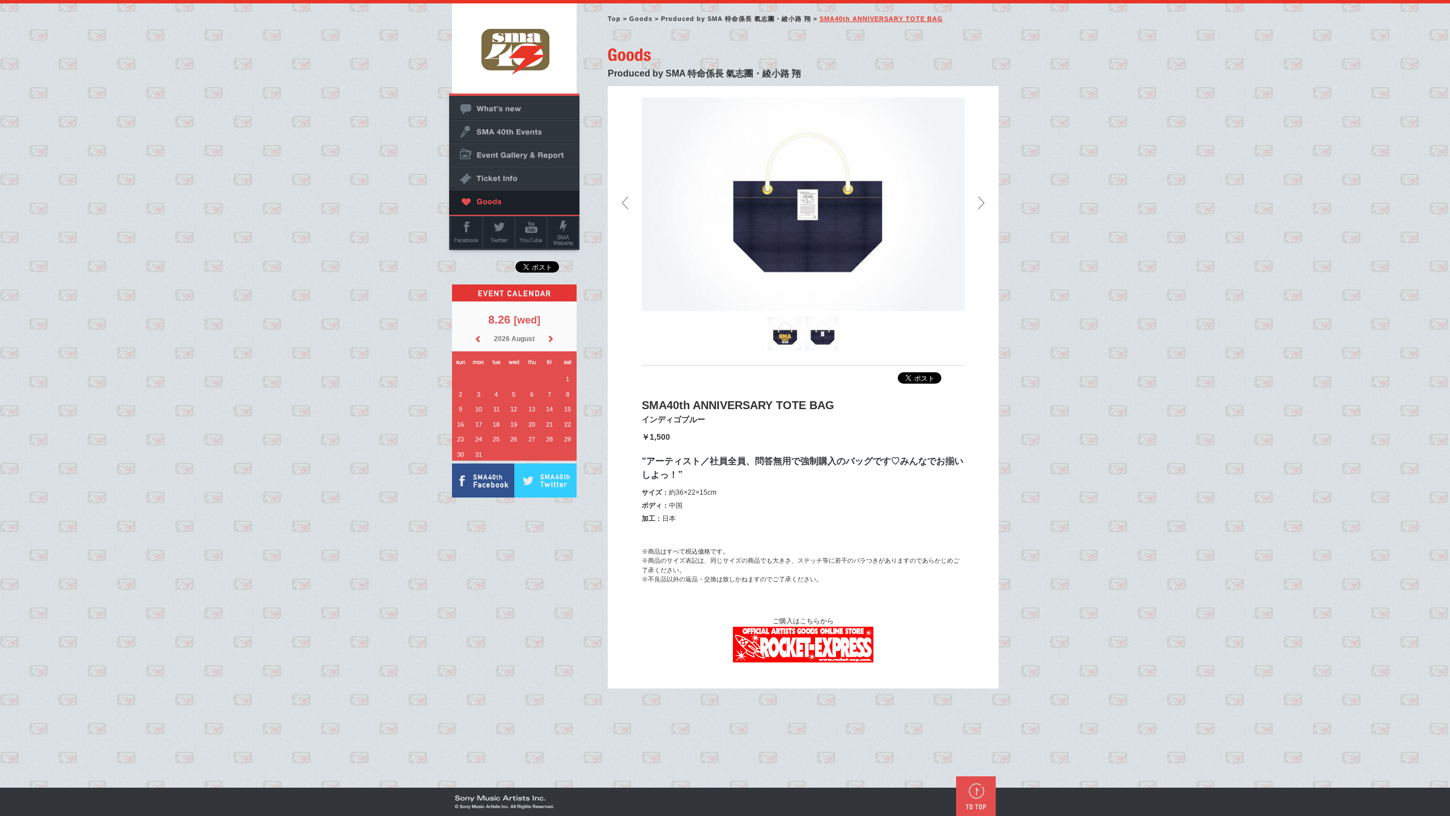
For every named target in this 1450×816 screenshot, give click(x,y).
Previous (625, 203)
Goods (640, 18)
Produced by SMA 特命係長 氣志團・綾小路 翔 (736, 18)
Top (614, 18)
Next (981, 203)
